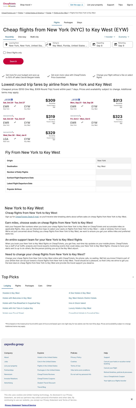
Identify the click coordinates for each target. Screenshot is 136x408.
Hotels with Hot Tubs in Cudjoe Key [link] (18, 308)
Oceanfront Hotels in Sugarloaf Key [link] (84, 313)
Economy (123, 37)
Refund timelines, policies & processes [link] (118, 372)
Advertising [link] (8, 383)
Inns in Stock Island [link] (77, 303)
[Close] (132, 399)
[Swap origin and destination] (47, 44)
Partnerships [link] (9, 370)
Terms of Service (29, 405)
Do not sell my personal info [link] (81, 374)
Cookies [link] (74, 362)
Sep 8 (99, 45)
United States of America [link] (34, 13)
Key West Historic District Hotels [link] (82, 298)
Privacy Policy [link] (76, 357)
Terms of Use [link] (75, 366)
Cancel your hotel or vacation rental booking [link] (117, 363)
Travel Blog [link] (41, 387)
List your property (95, 5)
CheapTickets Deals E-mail (27, 216)
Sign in (130, 5)
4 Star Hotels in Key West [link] (80, 293)
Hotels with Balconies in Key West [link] (17, 298)
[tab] (57, 22)
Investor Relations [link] (11, 379)
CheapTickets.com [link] (9, 13)
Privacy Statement (13, 405)
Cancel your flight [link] (110, 368)
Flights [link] (20, 13)
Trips (120, 5)
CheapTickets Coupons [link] (46, 379)
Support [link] (107, 357)
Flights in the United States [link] (47, 366)
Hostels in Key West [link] (11, 293)
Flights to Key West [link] (61, 13)
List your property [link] (10, 366)
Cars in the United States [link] (46, 362)
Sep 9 (121, 45)
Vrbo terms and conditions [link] (80, 370)
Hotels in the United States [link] (47, 357)
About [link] (6, 357)
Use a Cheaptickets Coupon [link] (114, 376)
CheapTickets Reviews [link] (46, 374)
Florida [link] (48, 13)
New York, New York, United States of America (27, 45)
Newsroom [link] (8, 374)
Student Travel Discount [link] (46, 383)
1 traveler (109, 37)
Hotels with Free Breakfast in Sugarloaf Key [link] (21, 303)
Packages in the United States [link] (48, 370)
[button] (68, 277)
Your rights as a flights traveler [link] (115, 381)
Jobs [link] (6, 362)
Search (13, 61)
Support (110, 5)
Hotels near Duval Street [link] (13, 313)
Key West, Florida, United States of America (71, 45)
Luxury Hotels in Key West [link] (80, 308)
